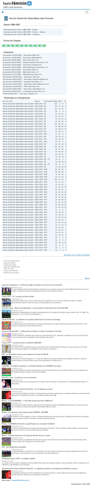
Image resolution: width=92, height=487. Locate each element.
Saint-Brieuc (37, 89)
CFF (45, 195)
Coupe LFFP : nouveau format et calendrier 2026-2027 (21, 343)
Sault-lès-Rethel (29, 62)
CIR (45, 134)
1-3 (43, 91)
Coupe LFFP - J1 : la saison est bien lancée (18, 296)
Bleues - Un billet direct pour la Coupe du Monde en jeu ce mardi (26, 435)
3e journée (7, 60)
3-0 (46, 79)
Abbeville (35, 58)
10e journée (7, 77)
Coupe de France (9, 263)
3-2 (43, 89)
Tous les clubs (9, 269)
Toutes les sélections (11, 271)
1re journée (7, 55)
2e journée (7, 58)
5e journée (7, 65)
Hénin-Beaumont (29, 67)
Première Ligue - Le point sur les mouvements (19, 377)
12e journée (7, 82)
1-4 (41, 82)
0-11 (46, 62)
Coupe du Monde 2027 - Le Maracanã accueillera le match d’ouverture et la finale (32, 331)
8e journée (7, 72)
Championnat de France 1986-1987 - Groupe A (22, 34)
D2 (45, 109)
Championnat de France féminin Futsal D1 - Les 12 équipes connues (27, 389)
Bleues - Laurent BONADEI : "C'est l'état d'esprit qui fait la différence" (27, 401)
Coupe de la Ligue (10, 265)
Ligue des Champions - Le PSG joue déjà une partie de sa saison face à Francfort (32, 285)
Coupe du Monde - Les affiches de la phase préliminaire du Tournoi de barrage (31, 319)
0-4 (40, 74)
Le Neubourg (28, 91)
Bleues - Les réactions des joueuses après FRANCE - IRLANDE (25, 412)
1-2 (46, 67)
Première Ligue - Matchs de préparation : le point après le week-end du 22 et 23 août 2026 (35, 308)
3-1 (47, 84)
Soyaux (31, 94)
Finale (5, 94)
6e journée (7, 67)
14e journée (7, 86)
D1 (45, 124)
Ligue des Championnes (12, 267)
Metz (34, 55)
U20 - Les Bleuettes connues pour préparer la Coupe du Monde (25, 354)
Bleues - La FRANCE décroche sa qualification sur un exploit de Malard (28, 424)
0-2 (37, 60)
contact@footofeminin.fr (20, 480)
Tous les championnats (12, 261)
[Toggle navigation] (86, 11)
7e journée (7, 70)
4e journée (7, 62)
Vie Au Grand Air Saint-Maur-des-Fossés (18, 104)
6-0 (38, 77)
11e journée (7, 79)
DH (45, 131)
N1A (45, 179)
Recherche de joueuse (11, 273)
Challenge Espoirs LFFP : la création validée (18, 458)
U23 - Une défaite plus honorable (14, 447)
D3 (45, 104)
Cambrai (35, 65)
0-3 (38, 86)
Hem (25, 60)
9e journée (7, 74)
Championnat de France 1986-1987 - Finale (20, 30)
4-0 (38, 55)
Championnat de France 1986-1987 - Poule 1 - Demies (25, 32)
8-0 (40, 58)
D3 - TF (47, 159)
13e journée (7, 84)
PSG (33, 70)
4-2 (37, 70)
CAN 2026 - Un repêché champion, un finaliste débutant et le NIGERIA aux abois (31, 366)
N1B (45, 169)
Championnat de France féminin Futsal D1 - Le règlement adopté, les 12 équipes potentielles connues (39, 468)
